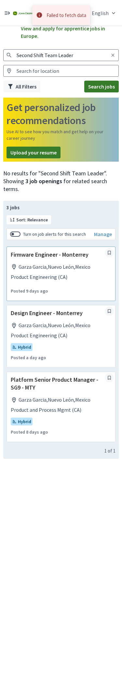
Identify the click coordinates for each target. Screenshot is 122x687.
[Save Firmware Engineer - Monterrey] (109, 252)
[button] (104, 13)
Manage (103, 234)
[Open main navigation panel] (7, 13)
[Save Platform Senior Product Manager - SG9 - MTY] (109, 377)
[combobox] (61, 55)
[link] (23, 13)
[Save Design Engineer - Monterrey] (109, 311)
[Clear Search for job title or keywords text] (112, 55)
